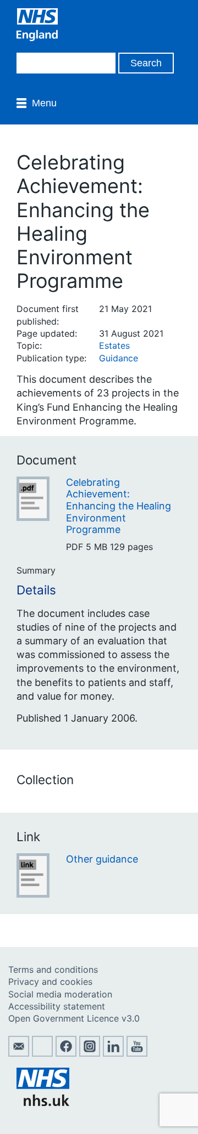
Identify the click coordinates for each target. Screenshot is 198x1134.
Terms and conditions (53, 969)
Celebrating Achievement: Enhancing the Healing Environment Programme (118, 506)
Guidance (118, 358)
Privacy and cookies (50, 981)
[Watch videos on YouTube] (137, 1053)
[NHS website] (42, 1102)
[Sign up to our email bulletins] (18, 1053)
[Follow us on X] (42, 1053)
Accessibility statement (56, 1006)
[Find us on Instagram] (89, 1053)
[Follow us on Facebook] (66, 1053)
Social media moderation (60, 994)
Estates (114, 345)
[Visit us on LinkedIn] (113, 1053)
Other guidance (102, 859)
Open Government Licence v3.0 (74, 1018)
